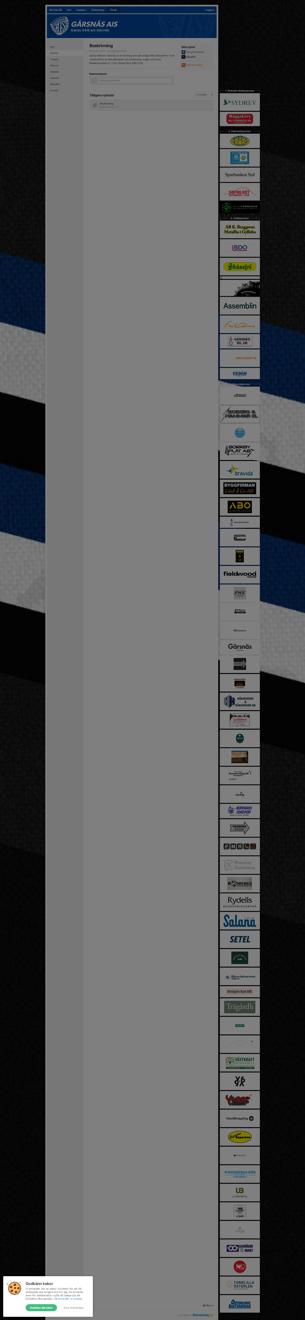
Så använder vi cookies (68, 1298)
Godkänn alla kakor (41, 1307)
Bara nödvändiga (73, 1307)
